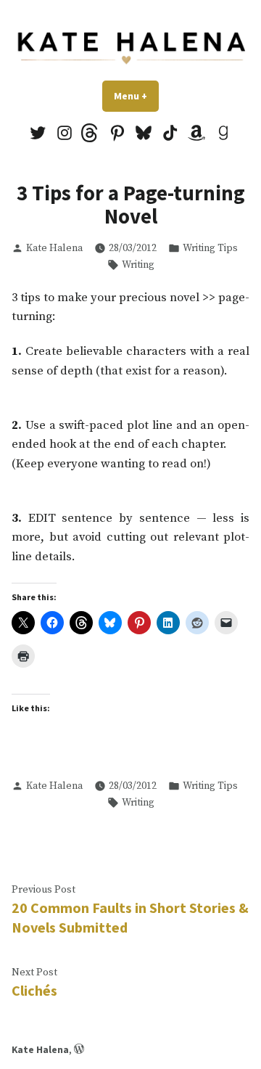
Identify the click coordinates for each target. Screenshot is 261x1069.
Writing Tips (210, 248)
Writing (138, 264)
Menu (136, 95)
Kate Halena (54, 248)
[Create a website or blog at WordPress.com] (79, 1049)
